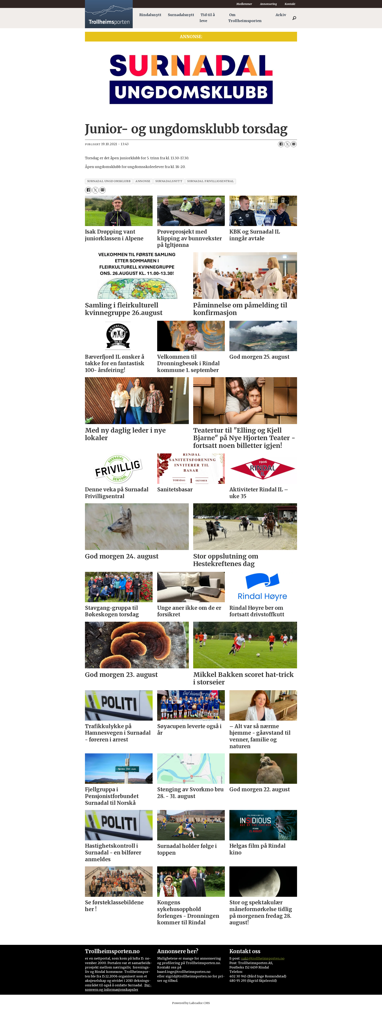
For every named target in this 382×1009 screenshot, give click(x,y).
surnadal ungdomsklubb (109, 181)
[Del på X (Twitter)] (287, 144)
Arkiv (281, 15)
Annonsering (268, 4)
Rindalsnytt (150, 15)
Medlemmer (244, 4)
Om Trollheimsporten (245, 18)
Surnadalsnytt (181, 15)
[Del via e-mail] (294, 144)
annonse (142, 181)
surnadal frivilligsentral (210, 181)
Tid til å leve (207, 18)
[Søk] (294, 18)
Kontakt (290, 4)
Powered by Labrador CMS (191, 1003)
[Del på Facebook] (281, 144)
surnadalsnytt (168, 181)
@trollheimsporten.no (266, 958)
